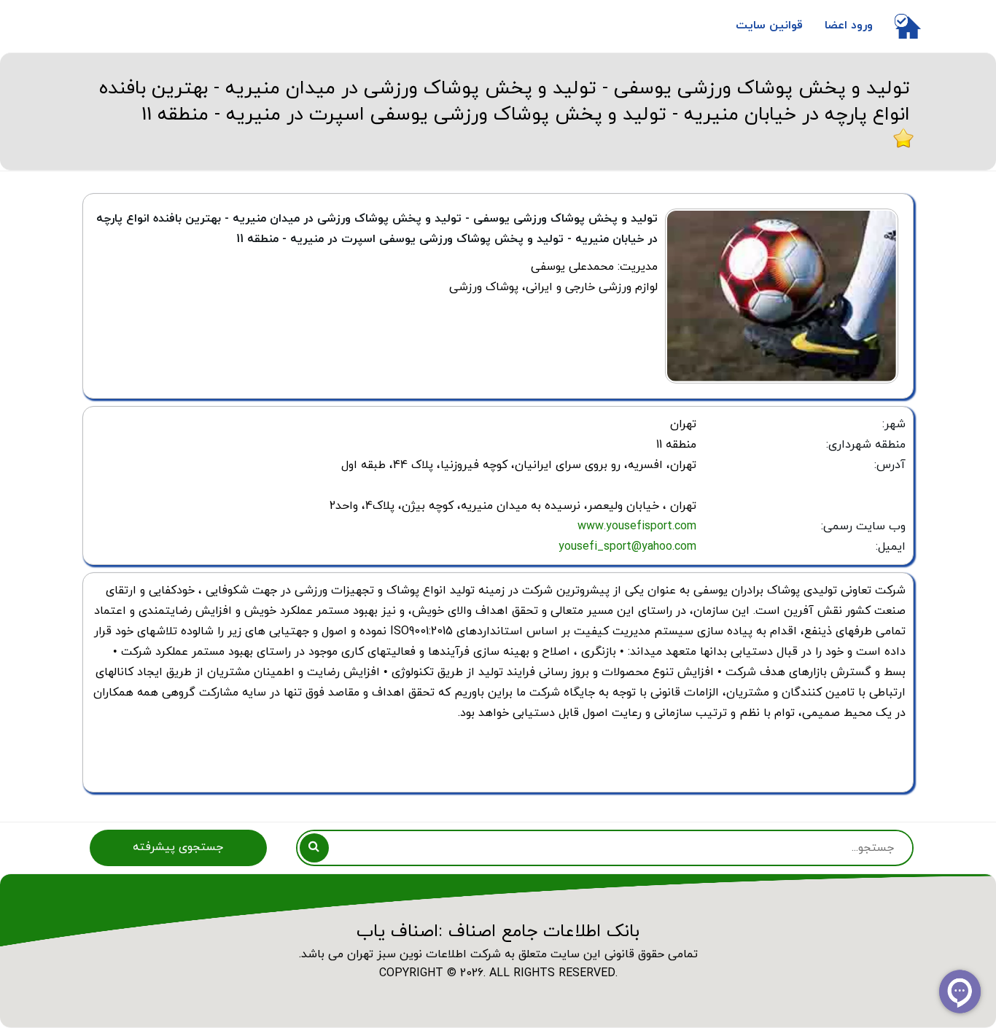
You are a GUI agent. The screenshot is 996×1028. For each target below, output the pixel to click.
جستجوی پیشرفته (178, 847)
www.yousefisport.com (636, 526)
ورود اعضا (849, 25)
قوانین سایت (769, 25)
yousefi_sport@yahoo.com (627, 547)
